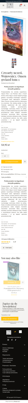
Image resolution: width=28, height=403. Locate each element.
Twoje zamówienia (7, 358)
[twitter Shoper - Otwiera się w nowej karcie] (16, 340)
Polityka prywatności (8, 381)
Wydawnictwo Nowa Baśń (8, 83)
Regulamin (5, 349)
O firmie (4, 388)
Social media (6, 392)
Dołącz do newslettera (10, 319)
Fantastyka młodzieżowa (16, 11)
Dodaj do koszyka (12, 161)
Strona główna (4, 11)
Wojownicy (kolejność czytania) (11, 390)
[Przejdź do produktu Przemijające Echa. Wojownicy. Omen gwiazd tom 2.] (14, 273)
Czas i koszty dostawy (8, 371)
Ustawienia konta (7, 360)
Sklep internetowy (12, 401)
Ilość (2, 153)
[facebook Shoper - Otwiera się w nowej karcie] (12, 340)
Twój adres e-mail (5, 315)
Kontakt (4, 351)
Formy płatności (7, 369)
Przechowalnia (6, 362)
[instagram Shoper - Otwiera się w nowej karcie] (8, 340)
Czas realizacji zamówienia (9, 372)
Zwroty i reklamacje (8, 348)
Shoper (18, 397)
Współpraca (5, 379)
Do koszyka (11, 282)
